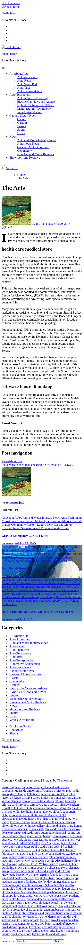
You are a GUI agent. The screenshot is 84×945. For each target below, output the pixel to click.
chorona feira (10, 930)
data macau (69, 881)
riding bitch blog (30, 843)
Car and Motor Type (22, 115)
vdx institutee (50, 927)
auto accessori (50, 804)
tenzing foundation (51, 874)
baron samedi (53, 923)
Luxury (21, 126)
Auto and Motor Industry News (36, 140)
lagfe (52, 825)
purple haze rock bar (14, 867)
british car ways (35, 895)
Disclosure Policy (20, 726)
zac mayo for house (25, 881)
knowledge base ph (13, 874)
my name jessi (15, 502)
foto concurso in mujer (62, 857)
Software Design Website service (38, 864)
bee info (32, 853)
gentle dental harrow (55, 902)
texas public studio (35, 846)
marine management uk (16, 923)
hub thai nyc (9, 864)
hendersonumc (53, 916)
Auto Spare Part (27, 84)
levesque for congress (23, 822)
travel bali (35, 927)
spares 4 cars (34, 836)
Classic (21, 119)
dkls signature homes (69, 825)
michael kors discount (68, 797)
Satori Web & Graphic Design (49, 885)
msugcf (22, 857)
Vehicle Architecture (29, 112)
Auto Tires (23, 87)
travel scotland (70, 895)
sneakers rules (64, 867)
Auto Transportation (29, 91)
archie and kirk (50, 787)
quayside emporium (27, 790)
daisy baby (25, 930)
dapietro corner (31, 787)
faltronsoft (8, 853)
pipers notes (31, 839)
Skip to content (11, 3)
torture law (37, 923)
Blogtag (47, 780)
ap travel (23, 927)
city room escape (35, 860)
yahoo (36, 797)
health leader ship (38, 892)
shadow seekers (69, 804)
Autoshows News (28, 143)
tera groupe (46, 839)
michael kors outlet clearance (58, 850)
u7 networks (70, 923)
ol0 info (59, 801)
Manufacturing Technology (34, 108)
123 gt (36, 850)
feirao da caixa (23, 797)
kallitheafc (33, 794)
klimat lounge (18, 794)
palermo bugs (46, 853)
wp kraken (32, 874)
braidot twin (70, 916)
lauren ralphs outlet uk (54, 794)
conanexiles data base (15, 829)
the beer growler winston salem (59, 920)
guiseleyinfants (30, 920)
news (5, 899)
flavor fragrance (11, 787)
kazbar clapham (11, 801)
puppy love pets (15, 895)
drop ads (59, 839)
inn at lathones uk (45, 811)
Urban (21, 133)
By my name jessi (42, 223)
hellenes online (70, 860)
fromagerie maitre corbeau (38, 801)
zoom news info (11, 885)
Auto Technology (20, 94)
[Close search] (3, 938)
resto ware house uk (21, 815)
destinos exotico (65, 853)
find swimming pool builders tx (35, 888)
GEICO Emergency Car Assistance (25, 535)
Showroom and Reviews (24, 157)
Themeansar (64, 780)
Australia (15, 913)
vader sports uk (32, 902)
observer (19, 860)
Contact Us (16, 730)
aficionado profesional (54, 790)
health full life (17, 899)
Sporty (21, 129)
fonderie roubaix (38, 857)
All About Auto (19, 73)
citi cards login (31, 832)
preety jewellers (22, 909)
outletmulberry (54, 913)
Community (24, 150)
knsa (26, 804)
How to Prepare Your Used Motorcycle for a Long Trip (38, 611)
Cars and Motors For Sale (33, 147)
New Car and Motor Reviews (35, 154)
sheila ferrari (62, 822)
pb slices (50, 867)
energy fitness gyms (22, 871)
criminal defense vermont (42, 899)
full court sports (44, 871)
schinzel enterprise (44, 930)
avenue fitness (27, 818)
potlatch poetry (65, 878)
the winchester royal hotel (50, 815)
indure (13, 857)
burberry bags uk (58, 906)
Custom (22, 122)
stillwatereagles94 (33, 913)
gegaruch (20, 853)
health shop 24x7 (16, 892)
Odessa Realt (46, 822)
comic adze (54, 860)
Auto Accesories (27, 77)
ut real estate (36, 829)
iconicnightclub (72, 913)
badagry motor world (56, 836)
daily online (16, 846)
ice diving (27, 811)
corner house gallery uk (34, 825)
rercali (26, 885)
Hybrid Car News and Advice (35, 105)
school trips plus (60, 892)
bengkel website (45, 878)
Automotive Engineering (32, 98)
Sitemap (14, 733)
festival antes (63, 818)
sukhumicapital (11, 920)
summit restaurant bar (46, 909)
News (13, 136)
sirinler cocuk (36, 867)
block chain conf (21, 934)
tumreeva (35, 804)
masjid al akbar (68, 864)
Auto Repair (24, 80)
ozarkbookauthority (14, 916)
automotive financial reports (58, 832)
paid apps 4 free (57, 846)
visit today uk (34, 916)
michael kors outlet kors (32, 906)
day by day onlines (49, 881)
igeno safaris (67, 927)
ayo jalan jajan (45, 818)
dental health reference (20, 878)
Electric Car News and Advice (36, 101)
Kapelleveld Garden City (17, 808)
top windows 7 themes (59, 829)
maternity (7, 860)
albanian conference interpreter (52, 808)
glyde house (53, 895)
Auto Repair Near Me (16, 568)
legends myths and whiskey (49, 934)
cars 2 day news (50, 843)
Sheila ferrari (9, 13)
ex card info (15, 804)
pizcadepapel (10, 818)
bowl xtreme (9, 927)
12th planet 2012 (21, 850)
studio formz (62, 871)
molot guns (48, 797)
